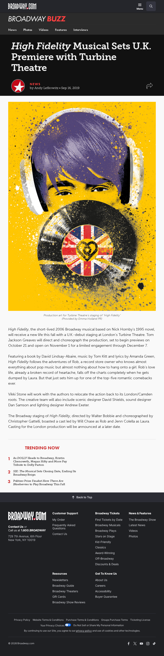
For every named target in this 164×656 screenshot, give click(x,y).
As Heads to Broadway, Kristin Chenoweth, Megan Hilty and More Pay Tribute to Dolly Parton (40, 461)
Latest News (137, 525)
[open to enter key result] (151, 6)
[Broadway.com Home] (22, 6)
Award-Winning (105, 553)
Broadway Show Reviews (68, 602)
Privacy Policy (22, 619)
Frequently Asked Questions (63, 526)
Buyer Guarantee (106, 596)
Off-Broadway (104, 558)
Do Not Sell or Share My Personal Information (98, 625)
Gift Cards (59, 596)
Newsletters (60, 580)
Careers (100, 585)
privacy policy (84, 630)
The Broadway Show (142, 519)
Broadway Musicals (107, 525)
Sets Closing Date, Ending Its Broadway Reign (44, 473)
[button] (149, 88)
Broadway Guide (63, 585)
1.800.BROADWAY (33, 530)
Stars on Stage (105, 536)
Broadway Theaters (65, 591)
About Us (101, 580)
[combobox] (149, 6)
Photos (27, 30)
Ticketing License (140, 619)
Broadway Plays (105, 530)
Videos (43, 30)
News (12, 30)
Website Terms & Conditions (48, 619)
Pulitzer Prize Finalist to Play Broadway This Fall (39, 482)
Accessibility (103, 591)
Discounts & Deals (107, 564)
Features (61, 30)
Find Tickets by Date (108, 519)
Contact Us (15, 526)
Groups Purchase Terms (114, 619)
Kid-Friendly (103, 542)
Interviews (80, 30)
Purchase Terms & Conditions (82, 619)
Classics (100, 547)
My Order (58, 519)
